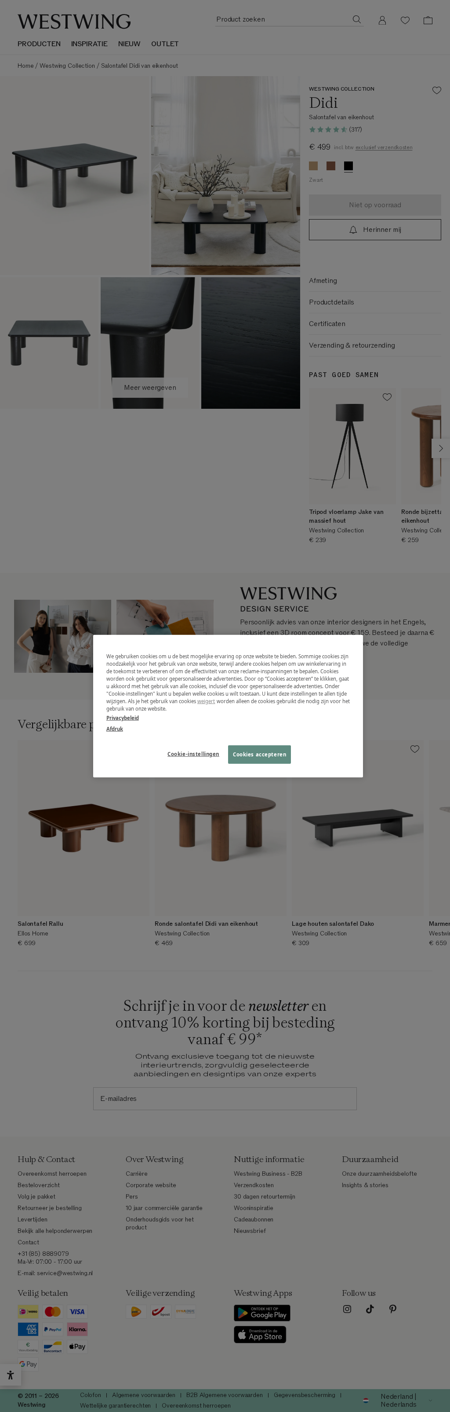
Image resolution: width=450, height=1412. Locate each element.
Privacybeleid (122, 718)
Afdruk (114, 729)
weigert (206, 701)
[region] (228, 706)
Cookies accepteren (259, 754)
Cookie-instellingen (193, 754)
